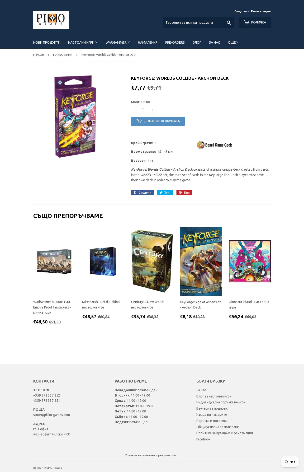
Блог (197, 42)
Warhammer (116, 42)
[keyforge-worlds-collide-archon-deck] (215, 148)
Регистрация (261, 11)
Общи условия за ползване (217, 427)
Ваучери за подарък (212, 408)
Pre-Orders (175, 42)
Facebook (203, 439)
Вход (238, 11)
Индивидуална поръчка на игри (221, 402)
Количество (140, 102)
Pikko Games (53, 468)
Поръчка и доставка (212, 421)
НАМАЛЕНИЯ (62, 54)
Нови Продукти (46, 42)
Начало (38, 54)
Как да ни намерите (211, 414)
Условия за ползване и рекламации (150, 455)
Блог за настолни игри (214, 396)
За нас (214, 42)
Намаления (147, 42)
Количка (258, 22)
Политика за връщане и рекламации (224, 433)
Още (232, 42)
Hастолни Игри (81, 42)
